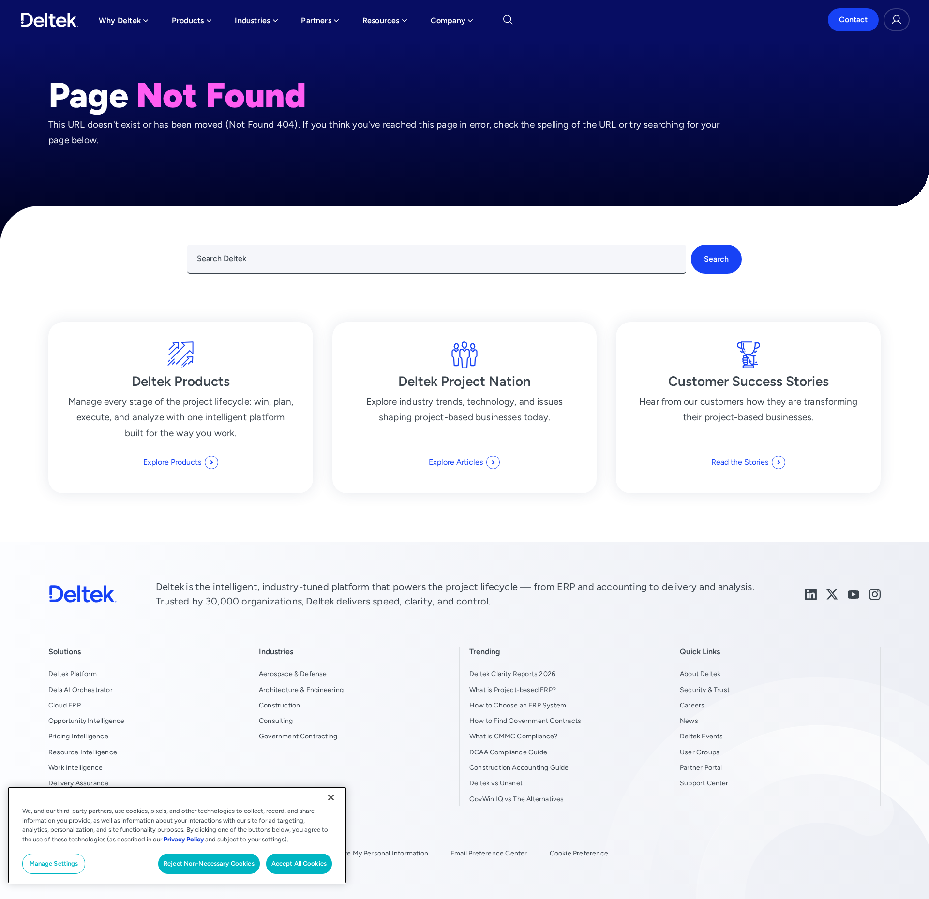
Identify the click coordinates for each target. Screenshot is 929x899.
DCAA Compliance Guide (508, 752)
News (689, 720)
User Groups (699, 752)
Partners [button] (320, 23)
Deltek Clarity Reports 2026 (512, 674)
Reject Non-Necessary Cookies (209, 863)
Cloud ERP (64, 705)
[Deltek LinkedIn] (811, 594)
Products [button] (192, 23)
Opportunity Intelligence (86, 720)
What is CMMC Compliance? (513, 736)
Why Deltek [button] (124, 23)
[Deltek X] (832, 594)
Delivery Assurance (78, 783)
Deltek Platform (72, 674)
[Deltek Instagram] (875, 594)
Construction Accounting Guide (519, 767)
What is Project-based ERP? (512, 689)
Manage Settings (54, 863)
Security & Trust (705, 689)
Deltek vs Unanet (496, 783)
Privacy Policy (184, 839)
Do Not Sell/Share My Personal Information (361, 853)
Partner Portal (701, 767)
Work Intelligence (75, 767)
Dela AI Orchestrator (80, 689)
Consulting (276, 720)
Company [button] (452, 23)
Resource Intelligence (82, 752)
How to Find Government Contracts (525, 720)
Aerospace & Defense (293, 674)
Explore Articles (456, 462)
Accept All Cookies (299, 863)
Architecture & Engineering (301, 689)
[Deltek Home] (49, 20)
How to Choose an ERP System (517, 705)
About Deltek (700, 674)
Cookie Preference (579, 853)
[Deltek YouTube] (853, 594)
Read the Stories (739, 462)
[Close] (331, 797)
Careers (692, 705)
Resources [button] (384, 23)
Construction (279, 705)
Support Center (704, 783)
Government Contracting (298, 736)
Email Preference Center (488, 853)
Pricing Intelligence (78, 736)
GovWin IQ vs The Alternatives (516, 799)
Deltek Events (701, 736)
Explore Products (172, 462)
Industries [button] (256, 23)
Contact (853, 19)
